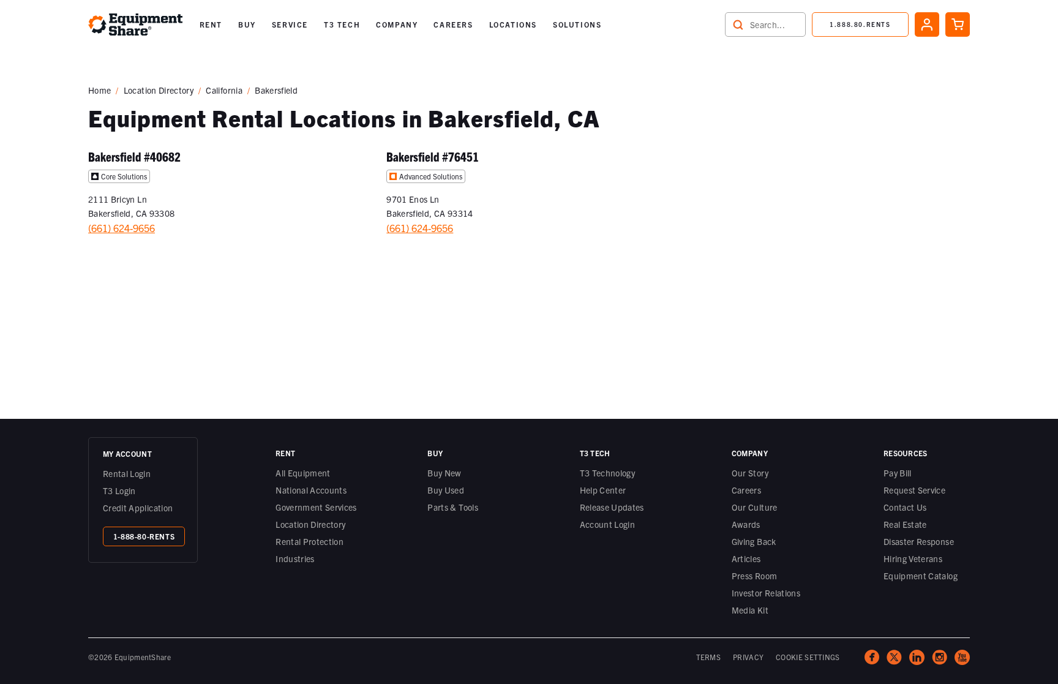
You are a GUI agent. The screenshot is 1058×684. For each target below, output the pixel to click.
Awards (746, 524)
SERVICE (290, 24)
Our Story (750, 472)
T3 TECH (342, 24)
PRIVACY (748, 656)
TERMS (708, 656)
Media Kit (750, 609)
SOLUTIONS (577, 24)
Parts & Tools (452, 507)
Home (99, 90)
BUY (247, 24)
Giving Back (754, 541)
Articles (746, 558)
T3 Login (119, 490)
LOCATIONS (513, 24)
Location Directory (158, 90)
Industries (295, 558)
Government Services (316, 507)
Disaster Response (919, 541)
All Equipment (303, 472)
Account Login (608, 524)
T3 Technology (608, 472)
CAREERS (453, 24)
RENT (211, 24)
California (224, 90)
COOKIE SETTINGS (808, 656)
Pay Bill (898, 472)
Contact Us (905, 507)
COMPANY (397, 24)
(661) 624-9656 (121, 228)
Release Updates (612, 507)
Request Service (914, 489)
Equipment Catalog (921, 575)
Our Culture (755, 507)
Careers (746, 489)
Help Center (603, 489)
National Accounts (311, 489)
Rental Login (127, 473)
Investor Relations (766, 592)
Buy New (444, 472)
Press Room (755, 575)
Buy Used (445, 489)
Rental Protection (309, 541)
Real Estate (905, 524)
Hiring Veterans (913, 558)
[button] (211, 24)
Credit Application (138, 507)
